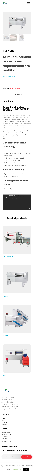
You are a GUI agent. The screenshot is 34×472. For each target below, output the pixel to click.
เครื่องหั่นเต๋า (18, 88)
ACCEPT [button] (26, 469)
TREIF (12, 88)
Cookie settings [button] (16, 469)
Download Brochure (9, 76)
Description (18, 94)
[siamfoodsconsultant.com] (5, 3)
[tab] (18, 94)
